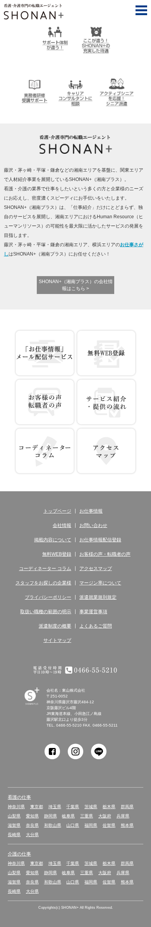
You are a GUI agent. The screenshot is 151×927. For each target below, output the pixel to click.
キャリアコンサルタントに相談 (75, 91)
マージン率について (100, 583)
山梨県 (14, 816)
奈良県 (32, 825)
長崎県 (14, 834)
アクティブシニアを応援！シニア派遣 (116, 91)
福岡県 (90, 825)
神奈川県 (16, 806)
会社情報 (62, 525)
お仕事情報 (91, 511)
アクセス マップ (106, 451)
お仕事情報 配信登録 (45, 353)
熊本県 (127, 825)
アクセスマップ (95, 568)
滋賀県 (14, 825)
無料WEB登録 (106, 353)
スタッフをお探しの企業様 (43, 583)
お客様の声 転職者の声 (45, 402)
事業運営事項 (93, 611)
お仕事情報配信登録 (100, 540)
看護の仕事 (19, 797)
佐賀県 (109, 825)
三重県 (86, 816)
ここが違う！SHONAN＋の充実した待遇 (96, 38)
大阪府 (104, 816)
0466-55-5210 (69, 725)
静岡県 (50, 816)
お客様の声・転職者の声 (104, 554)
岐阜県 (68, 816)
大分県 (32, 834)
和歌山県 (52, 825)
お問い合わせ (93, 525)
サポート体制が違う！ (55, 38)
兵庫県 (123, 816)
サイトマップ (57, 640)
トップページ (57, 511)
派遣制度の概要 (55, 626)
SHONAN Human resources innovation (38, 705)
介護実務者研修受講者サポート (34, 91)
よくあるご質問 (95, 626)
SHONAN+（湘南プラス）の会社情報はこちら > (76, 285)
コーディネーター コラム (45, 451)
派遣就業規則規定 (98, 597)
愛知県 (32, 816)
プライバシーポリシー (48, 597)
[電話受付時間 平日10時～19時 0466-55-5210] (75, 670)
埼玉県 (54, 806)
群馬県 (127, 806)
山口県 (72, 825)
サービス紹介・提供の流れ (106, 402)
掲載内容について (52, 539)
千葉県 (72, 806)
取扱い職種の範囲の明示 (45, 611)
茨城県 (90, 806)
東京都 (36, 806)
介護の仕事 (19, 854)
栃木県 (109, 806)
